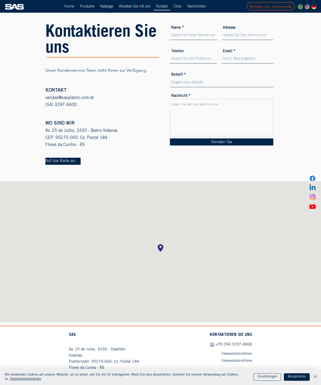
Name (176, 28)
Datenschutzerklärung (25, 379)
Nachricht (179, 96)
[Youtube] (312, 206)
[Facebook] (312, 178)
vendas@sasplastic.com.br (69, 98)
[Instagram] (312, 197)
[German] (313, 7)
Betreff (177, 75)
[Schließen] (315, 377)
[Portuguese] (300, 7)
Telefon (177, 51)
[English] (307, 7)
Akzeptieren (297, 376)
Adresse (229, 28)
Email (227, 51)
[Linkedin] (312, 188)
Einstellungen (267, 376)
